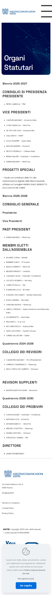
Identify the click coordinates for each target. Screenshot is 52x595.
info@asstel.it (8, 493)
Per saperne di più (26, 578)
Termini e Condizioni (11, 503)
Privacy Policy (8, 513)
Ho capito (26, 585)
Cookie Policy (8, 508)
